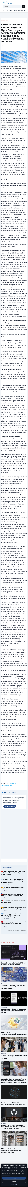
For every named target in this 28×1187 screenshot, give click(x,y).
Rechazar (14, 1181)
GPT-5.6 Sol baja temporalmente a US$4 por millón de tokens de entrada (14, 1033)
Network (3, 1123)
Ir (23, 6)
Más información (6, 1175)
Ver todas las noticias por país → (16, 930)
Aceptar (14, 1178)
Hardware (9, 10)
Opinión (3, 1053)
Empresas (4, 1007)
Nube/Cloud (4, 20)
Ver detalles (14, 1184)
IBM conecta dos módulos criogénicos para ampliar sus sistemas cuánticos (11, 1150)
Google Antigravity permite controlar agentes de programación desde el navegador (14, 1010)
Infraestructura (19, 10)
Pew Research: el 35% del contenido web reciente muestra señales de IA (13, 1103)
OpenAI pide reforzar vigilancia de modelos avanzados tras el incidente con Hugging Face (13, 986)
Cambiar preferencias (10, 806)
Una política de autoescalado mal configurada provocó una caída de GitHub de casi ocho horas (13, 1126)
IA (3, 10)
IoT (2, 1077)
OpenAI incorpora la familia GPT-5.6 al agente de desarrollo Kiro (13, 963)
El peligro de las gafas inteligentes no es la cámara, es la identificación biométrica (14, 1056)
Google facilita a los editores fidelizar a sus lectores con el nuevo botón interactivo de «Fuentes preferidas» (14, 1080)
